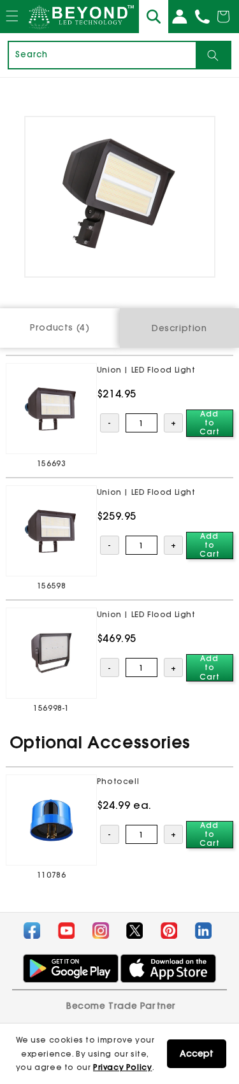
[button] (12, 28)
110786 (51, 875)
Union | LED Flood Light (146, 369)
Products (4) (59, 327)
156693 (51, 463)
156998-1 (51, 708)
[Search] (213, 55)
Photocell (118, 781)
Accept (197, 1053)
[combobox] (102, 55)
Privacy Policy (122, 1067)
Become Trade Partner (121, 1005)
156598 (51, 585)
